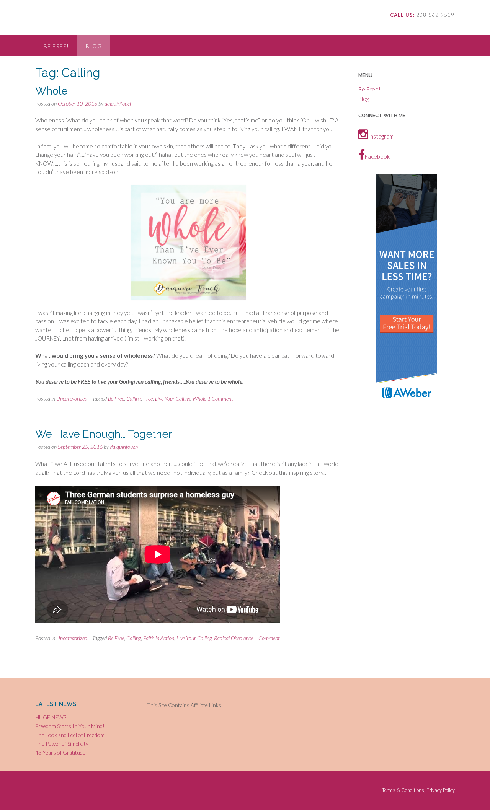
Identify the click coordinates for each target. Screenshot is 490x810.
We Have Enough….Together (103, 434)
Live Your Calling (172, 398)
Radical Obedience (233, 638)
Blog (94, 46)
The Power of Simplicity (61, 743)
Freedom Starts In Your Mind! (70, 726)
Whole (51, 91)
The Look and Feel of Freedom (70, 735)
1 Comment (220, 398)
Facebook (377, 156)
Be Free (116, 398)
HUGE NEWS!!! (53, 717)
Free (148, 398)
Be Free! (56, 46)
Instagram (381, 136)
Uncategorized (71, 398)
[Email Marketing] (406, 401)
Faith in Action (158, 638)
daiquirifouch (118, 103)
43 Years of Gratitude (60, 752)
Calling (133, 398)
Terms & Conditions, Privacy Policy (418, 790)
